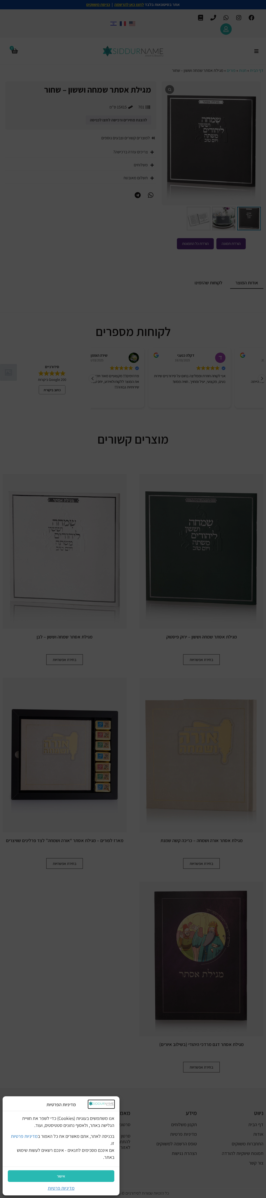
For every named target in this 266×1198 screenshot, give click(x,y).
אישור (61, 1176)
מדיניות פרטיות (24, 1136)
